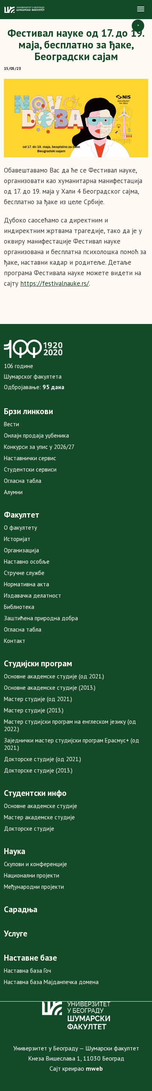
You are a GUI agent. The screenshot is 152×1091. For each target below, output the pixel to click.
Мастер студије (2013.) (34, 710)
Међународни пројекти (34, 886)
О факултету (20, 527)
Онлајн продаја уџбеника (36, 435)
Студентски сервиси (30, 469)
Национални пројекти (31, 875)
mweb (94, 1068)
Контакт (14, 640)
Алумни (13, 492)
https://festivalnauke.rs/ (54, 283)
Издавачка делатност (32, 595)
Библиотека (19, 606)
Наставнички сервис (30, 458)
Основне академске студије (40, 806)
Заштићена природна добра (41, 618)
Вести (11, 424)
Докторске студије (29, 828)
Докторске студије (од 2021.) (42, 759)
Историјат (17, 539)
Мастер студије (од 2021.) (38, 699)
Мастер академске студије (39, 817)
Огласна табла (22, 480)
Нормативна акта (26, 584)
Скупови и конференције (35, 864)
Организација (21, 550)
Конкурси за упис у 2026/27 (39, 446)
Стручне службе (24, 573)
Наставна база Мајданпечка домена (51, 982)
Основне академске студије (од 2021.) (54, 676)
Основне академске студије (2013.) (49, 687)
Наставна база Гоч (27, 970)
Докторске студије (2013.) (38, 770)
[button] (140, 9)
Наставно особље (26, 561)
